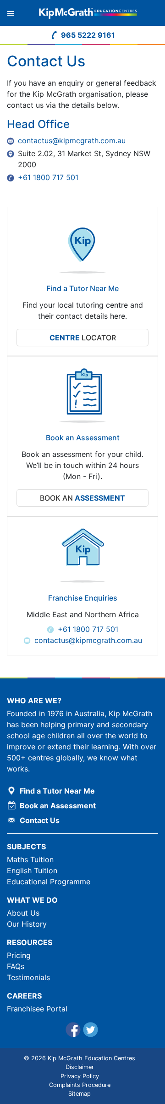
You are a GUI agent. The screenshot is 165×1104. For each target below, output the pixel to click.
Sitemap (79, 1093)
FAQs (15, 966)
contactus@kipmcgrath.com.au (72, 140)
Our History (27, 924)
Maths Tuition (30, 859)
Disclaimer (80, 1066)
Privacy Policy (79, 1076)
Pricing (19, 955)
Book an (82, 497)
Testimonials (28, 977)
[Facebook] (73, 1031)
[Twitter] (91, 1031)
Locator (83, 337)
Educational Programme (48, 881)
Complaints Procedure (79, 1084)
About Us (23, 912)
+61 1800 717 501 (48, 177)
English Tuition (32, 870)
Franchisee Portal (37, 1008)
